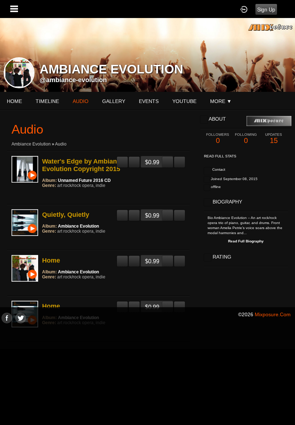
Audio (61, 144)
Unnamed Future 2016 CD (84, 180)
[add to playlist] (134, 159)
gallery (113, 101)
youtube (184, 101)
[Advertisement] (147, 373)
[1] (45, 195)
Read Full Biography (246, 241)
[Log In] (244, 9)
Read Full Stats (220, 156)
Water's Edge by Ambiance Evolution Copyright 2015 (83, 165)
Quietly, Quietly (65, 214)
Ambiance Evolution (31, 144)
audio (80, 101)
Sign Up (266, 9)
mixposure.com (273, 314)
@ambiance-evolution (73, 80)
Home (14, 101)
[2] (48, 195)
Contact (218, 169)
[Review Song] (122, 159)
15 (273, 138)
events (149, 101)
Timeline (47, 101)
